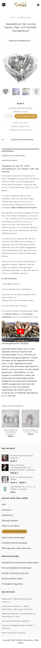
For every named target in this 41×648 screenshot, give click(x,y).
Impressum (7, 510)
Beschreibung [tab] (7, 151)
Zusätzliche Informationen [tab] (13, 156)
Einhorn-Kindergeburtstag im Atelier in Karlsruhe (18, 626)
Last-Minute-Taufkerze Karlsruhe (15, 621)
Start (12, 17)
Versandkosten (26, 108)
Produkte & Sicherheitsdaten (14, 543)
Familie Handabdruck (25, 130)
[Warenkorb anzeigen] (38, 4)
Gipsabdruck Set (24, 17)
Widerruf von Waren (10, 526)
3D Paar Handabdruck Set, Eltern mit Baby (30, 431)
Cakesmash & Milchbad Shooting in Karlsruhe (17, 600)
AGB (3, 504)
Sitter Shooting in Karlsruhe (13, 633)
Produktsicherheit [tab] (10, 160)
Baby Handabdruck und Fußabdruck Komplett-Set (10, 432)
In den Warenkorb (26, 116)
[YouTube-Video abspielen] (20, 331)
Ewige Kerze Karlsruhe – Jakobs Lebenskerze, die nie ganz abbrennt (17, 607)
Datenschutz (7, 515)
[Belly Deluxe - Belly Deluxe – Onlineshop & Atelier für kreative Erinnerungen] (20, 4)
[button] (4, 5)
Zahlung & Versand (10, 520)
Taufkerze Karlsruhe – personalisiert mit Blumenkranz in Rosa (19, 615)
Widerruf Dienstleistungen (13, 537)
